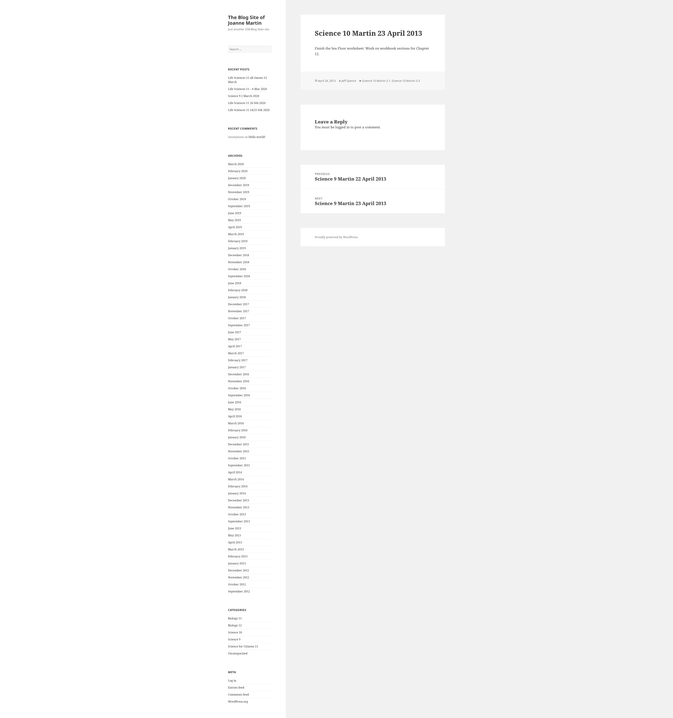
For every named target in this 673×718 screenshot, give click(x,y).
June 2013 (234, 528)
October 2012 (237, 584)
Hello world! (257, 137)
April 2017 (235, 346)
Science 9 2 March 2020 (243, 96)
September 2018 (239, 276)
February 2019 (237, 241)
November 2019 (238, 192)
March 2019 (236, 234)
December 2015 (238, 444)
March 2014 (236, 479)
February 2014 (237, 486)
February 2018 (237, 290)
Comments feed (238, 694)
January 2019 (237, 248)
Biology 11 (235, 618)
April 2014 (235, 472)
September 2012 (239, 591)
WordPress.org (238, 701)
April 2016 (235, 416)
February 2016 (237, 430)
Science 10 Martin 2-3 (406, 81)
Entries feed (236, 687)
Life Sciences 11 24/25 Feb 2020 (249, 110)
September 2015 (239, 465)
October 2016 (237, 388)
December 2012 (238, 570)
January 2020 (237, 178)
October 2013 (237, 514)
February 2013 (237, 556)
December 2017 (238, 304)
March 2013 (236, 549)
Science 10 (235, 632)
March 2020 (236, 164)
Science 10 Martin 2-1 (376, 81)
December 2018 (238, 255)
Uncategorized (237, 653)
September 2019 (239, 206)
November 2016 (238, 381)
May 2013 (234, 535)
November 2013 (238, 507)
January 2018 (237, 297)
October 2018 (237, 269)
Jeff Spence (349, 81)
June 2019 (234, 213)
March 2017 (236, 353)
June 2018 (234, 283)
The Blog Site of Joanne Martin (246, 20)
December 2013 (238, 500)
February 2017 (237, 360)
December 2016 (238, 374)
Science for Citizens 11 (243, 646)
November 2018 (238, 262)
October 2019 (237, 199)
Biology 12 (235, 625)
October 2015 (237, 458)
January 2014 (237, 493)
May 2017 (234, 339)
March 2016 (236, 423)
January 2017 (237, 367)
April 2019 (235, 227)
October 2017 (237, 318)
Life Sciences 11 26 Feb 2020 (247, 103)
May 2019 (234, 220)
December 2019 (238, 185)
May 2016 (234, 409)
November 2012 (238, 577)
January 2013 (237, 563)
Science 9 (234, 639)
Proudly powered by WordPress (336, 237)
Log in (232, 680)
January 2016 (237, 437)
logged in (342, 127)
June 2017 (234, 332)
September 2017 (239, 325)
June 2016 (234, 402)
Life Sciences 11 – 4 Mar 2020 (247, 89)
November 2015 (238, 451)
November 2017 (238, 311)
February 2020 (237, 171)
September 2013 (239, 521)
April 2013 (235, 542)
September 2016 (239, 395)
